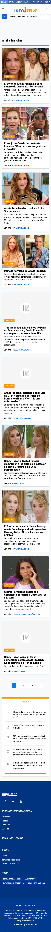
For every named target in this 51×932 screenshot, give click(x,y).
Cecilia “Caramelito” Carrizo (27, 614)
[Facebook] (5, 801)
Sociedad (6, 817)
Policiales (6, 825)
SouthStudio (31, 924)
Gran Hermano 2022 (36, 883)
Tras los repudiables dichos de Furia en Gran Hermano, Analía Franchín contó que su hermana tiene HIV (25, 330)
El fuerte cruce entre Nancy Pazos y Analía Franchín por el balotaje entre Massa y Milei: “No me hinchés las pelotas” (25, 531)
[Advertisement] (25, 28)
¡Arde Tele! (9, 77)
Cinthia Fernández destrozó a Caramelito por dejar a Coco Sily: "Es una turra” (25, 594)
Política (5, 821)
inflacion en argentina (13, 883)
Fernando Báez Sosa (12, 879)
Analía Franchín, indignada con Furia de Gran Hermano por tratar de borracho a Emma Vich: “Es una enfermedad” (24, 397)
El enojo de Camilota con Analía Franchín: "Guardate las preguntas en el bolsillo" (25, 146)
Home (4, 856)
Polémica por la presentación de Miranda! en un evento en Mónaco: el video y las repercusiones (29, 765)
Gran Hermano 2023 (22, 418)
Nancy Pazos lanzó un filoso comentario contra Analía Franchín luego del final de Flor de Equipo (24, 659)
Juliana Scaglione (22, 350)
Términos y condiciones (12, 860)
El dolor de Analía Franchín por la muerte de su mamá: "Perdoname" (24, 85)
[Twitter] (13, 801)
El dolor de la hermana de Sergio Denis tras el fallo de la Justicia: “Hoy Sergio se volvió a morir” (29, 714)
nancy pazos (19, 483)
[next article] (42, 16)
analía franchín (21, 100)
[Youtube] (21, 801)
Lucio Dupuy (30, 879)
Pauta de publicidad (10, 864)
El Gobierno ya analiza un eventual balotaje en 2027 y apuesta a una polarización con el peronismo (29, 738)
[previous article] (46, 16)
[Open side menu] (3, 9)
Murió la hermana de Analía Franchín (25, 270)
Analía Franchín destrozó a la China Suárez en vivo (24, 210)
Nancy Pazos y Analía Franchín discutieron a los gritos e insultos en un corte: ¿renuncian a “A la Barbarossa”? (25, 465)
